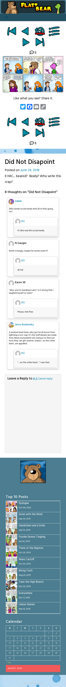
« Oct (9, 662)
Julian (18, 201)
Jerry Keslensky (24, 324)
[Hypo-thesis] (26, 42)
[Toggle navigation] (6, 17)
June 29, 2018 (29, 170)
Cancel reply (45, 378)
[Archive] (54, 31)
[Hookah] (26, 31)
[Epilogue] (40, 42)
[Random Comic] (40, 31)
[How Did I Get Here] (12, 31)
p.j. (23, 221)
